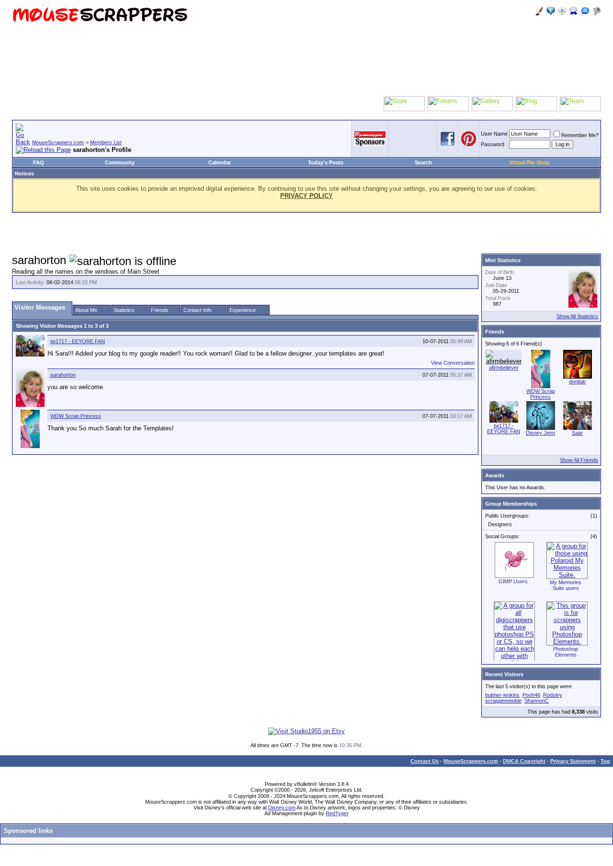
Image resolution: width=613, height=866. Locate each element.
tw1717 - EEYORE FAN (77, 341)
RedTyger (337, 813)
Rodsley (552, 695)
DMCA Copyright (524, 761)
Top (605, 761)
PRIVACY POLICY (306, 195)
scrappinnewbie (503, 701)
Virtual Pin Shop (529, 162)
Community (120, 162)
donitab (577, 381)
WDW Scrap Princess (75, 416)
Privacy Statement (573, 761)
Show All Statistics (577, 316)
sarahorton (63, 375)
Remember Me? (580, 135)
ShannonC (536, 701)
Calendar (219, 162)
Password (492, 144)
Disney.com (281, 807)
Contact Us (424, 761)
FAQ (38, 162)
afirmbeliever (504, 367)
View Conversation (453, 363)
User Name (494, 134)
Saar (577, 433)
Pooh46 (531, 695)
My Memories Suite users (565, 585)
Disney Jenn (540, 433)
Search (423, 162)
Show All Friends (579, 460)
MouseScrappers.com (58, 142)
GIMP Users (513, 581)
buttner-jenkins (502, 695)
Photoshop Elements (565, 652)
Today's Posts (325, 162)
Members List (106, 142)
